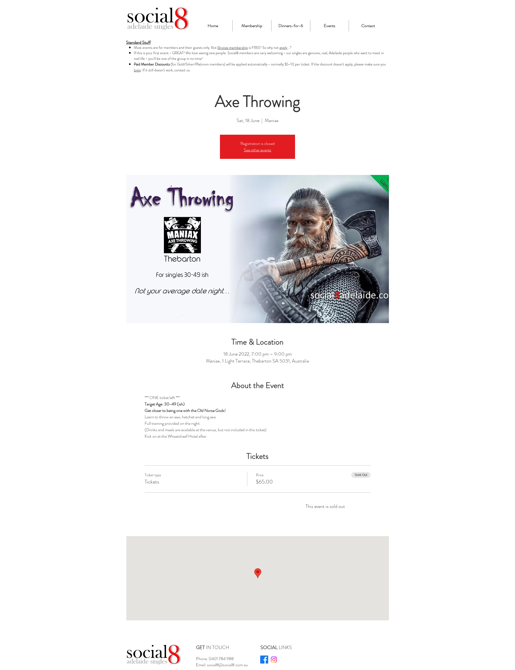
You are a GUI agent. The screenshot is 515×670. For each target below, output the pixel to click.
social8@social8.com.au (227, 665)
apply (283, 47)
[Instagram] (274, 660)
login (137, 70)
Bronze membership (233, 47)
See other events (257, 150)
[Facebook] (264, 660)
